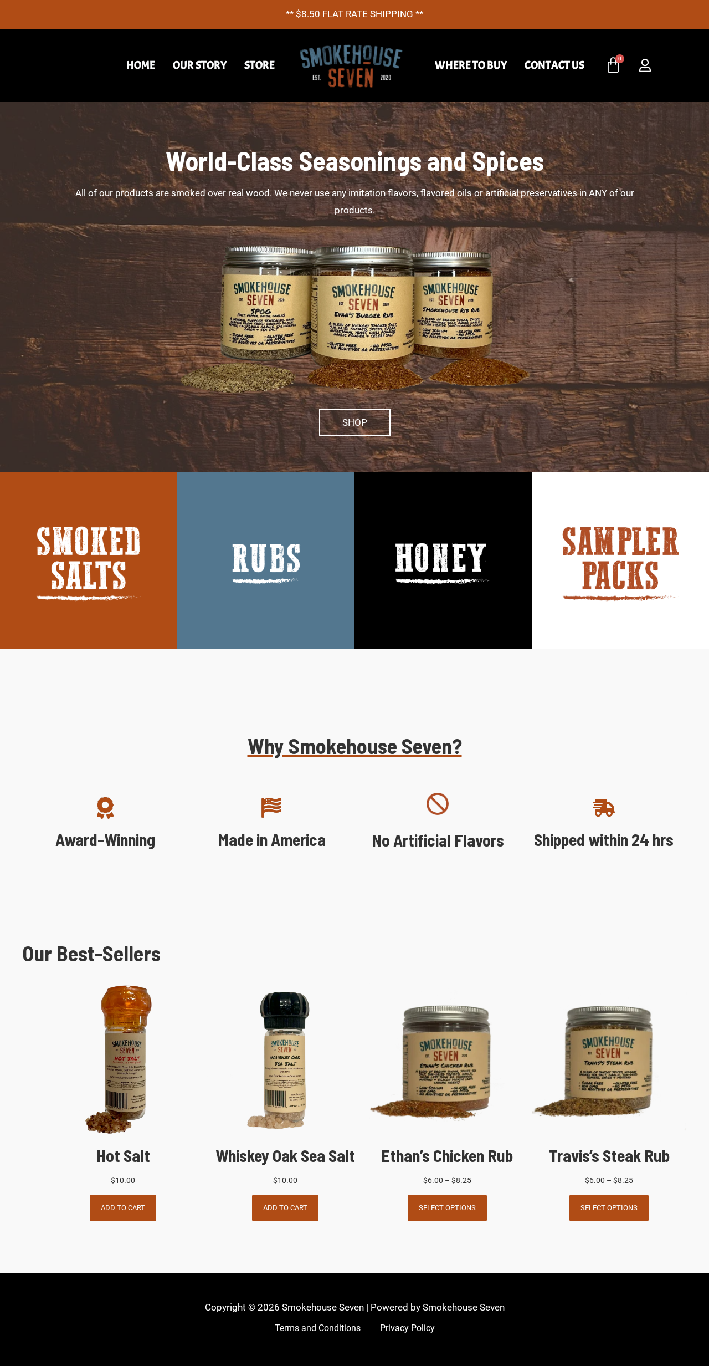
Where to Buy (471, 65)
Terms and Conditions (318, 1328)
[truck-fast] (604, 808)
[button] (355, 422)
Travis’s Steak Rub (609, 1155)
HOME (140, 65)
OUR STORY (200, 65)
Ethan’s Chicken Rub (447, 1155)
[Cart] (613, 65)
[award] (105, 808)
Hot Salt (123, 1155)
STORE (259, 65)
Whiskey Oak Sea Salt (285, 1155)
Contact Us (554, 65)
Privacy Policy (407, 1328)
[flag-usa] (271, 808)
